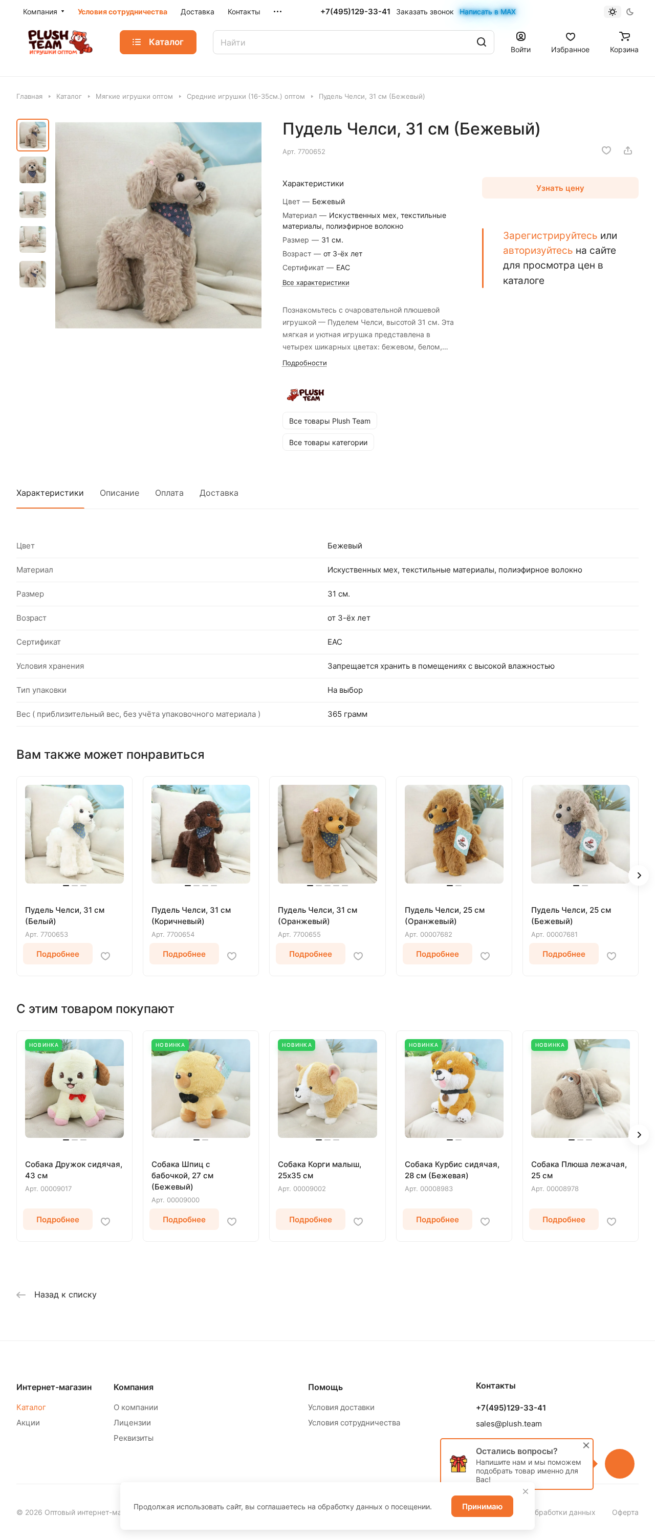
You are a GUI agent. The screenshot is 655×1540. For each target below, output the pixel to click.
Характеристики (50, 493)
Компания (134, 1387)
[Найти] (481, 42)
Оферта (625, 1512)
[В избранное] (606, 150)
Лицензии (132, 1422)
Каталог (31, 1407)
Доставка (219, 493)
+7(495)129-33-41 (355, 11)
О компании (136, 1407)
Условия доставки (341, 1407)
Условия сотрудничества (354, 1422)
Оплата (169, 493)
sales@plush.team (509, 1423)
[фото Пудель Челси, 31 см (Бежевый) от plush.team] (158, 225)
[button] (638, 875)
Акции (28, 1422)
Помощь (325, 1387)
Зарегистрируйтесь (550, 235)
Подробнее (57, 954)
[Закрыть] (525, 1491)
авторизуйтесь (538, 250)
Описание (119, 493)
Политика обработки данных (546, 1512)
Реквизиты (134, 1438)
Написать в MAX (488, 11)
